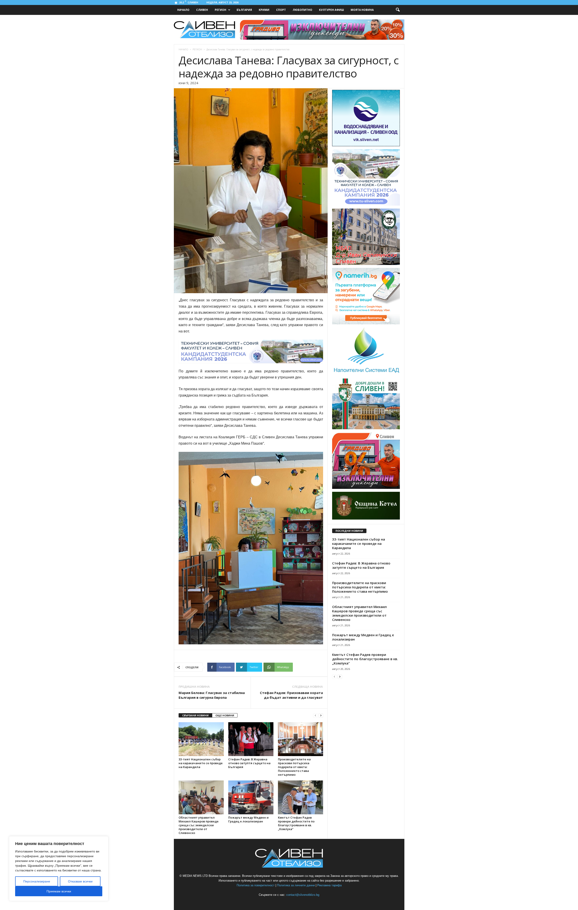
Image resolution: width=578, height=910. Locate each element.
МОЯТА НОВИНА (362, 10)
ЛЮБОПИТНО (302, 10)
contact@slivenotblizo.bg (302, 894)
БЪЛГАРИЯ (244, 10)
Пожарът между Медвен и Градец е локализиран (248, 819)
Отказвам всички (80, 881)
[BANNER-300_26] (366, 204)
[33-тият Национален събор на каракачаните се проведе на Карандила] (201, 739)
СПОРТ (281, 10)
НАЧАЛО (183, 10)
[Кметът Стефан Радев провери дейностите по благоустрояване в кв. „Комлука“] (300, 797)
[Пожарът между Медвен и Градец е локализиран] (250, 797)
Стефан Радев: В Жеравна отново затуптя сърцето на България (249, 763)
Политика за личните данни (296, 885)
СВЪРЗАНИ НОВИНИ (195, 715)
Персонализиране (36, 881)
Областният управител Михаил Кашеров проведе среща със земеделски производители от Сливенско (199, 825)
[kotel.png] (366, 518)
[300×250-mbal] (366, 264)
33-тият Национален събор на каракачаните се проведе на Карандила (201, 763)
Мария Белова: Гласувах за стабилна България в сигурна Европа (212, 695)
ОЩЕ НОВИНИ (224, 715)
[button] (398, 10)
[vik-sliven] (366, 145)
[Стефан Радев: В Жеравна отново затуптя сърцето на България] (250, 739)
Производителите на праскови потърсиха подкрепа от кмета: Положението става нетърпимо (294, 767)
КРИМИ (264, 10)
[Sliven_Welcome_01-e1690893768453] (366, 428)
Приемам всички (59, 891)
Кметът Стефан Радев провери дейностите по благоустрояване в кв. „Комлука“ (296, 823)
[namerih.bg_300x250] (366, 323)
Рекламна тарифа (329, 885)
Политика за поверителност (256, 885)
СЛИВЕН (202, 10)
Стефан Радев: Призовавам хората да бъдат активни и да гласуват (291, 695)
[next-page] (321, 715)
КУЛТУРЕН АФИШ (331, 10)
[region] (58, 868)
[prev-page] (315, 715)
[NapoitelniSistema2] (366, 374)
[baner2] (366, 488)
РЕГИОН (220, 10)
